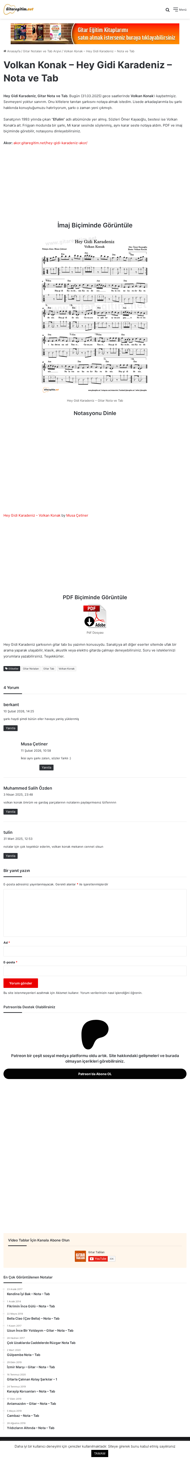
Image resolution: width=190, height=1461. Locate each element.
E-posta (10, 962)
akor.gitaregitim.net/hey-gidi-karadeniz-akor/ (50, 143)
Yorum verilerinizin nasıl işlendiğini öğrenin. (111, 993)
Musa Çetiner (77, 515)
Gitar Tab (48, 668)
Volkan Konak (67, 668)
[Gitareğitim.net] (18, 9)
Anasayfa (13, 51)
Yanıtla (10, 728)
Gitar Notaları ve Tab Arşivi (42, 51)
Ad (6, 942)
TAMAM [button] (99, 1453)
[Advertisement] (95, 184)
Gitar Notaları (31, 668)
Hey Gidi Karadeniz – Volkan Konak (31, 515)
